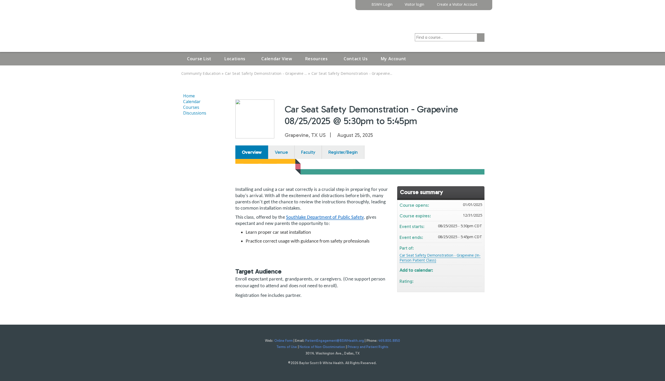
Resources (316, 59)
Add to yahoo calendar (464, 269)
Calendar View (276, 59)
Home (189, 96)
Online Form (283, 341)
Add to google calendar (457, 269)
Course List (199, 59)
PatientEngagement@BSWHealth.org (334, 341)
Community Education (201, 73)
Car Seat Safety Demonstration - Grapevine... (352, 73)
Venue (281, 152)
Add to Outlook (478, 269)
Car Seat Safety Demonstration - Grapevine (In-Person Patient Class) (440, 258)
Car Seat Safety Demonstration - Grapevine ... (266, 73)
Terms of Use (287, 347)
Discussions (194, 113)
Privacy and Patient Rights (368, 347)
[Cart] (482, 6)
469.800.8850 (389, 341)
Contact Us (356, 59)
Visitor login (414, 4)
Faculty (308, 152)
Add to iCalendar (471, 269)
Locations (234, 59)
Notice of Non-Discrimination (322, 347)
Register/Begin (343, 152)
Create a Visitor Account (457, 4)
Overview (252, 152)
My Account (393, 59)
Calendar (192, 101)
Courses (191, 107)
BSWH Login (382, 4)
